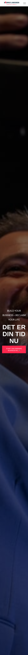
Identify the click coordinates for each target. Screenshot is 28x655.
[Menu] (24, 3)
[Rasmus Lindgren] (11, 3)
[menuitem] (24, 3)
